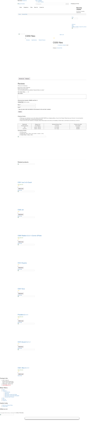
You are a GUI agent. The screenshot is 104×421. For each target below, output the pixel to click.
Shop (31, 7)
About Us (36, 7)
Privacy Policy (5, 406)
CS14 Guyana (22, 263)
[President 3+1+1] (26, 304)
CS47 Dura (21, 289)
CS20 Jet (21, 210)
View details (20, 75)
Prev (73, 17)
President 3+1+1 (23, 314)
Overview (28, 40)
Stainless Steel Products (9, 396)
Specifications (34, 40)
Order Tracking (40, 1)
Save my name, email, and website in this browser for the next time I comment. (35, 109)
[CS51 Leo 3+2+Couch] (26, 171)
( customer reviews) (62, 45)
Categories (26, 7)
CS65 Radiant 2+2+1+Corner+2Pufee (30, 235)
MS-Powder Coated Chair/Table (11, 394)
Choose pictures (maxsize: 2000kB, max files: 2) (27, 100)
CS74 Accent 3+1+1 (24, 342)
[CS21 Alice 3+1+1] (26, 357)
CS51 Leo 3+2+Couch (25, 182)
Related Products (42, 40)
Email (19, 107)
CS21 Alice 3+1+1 (23, 368)
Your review (20, 93)
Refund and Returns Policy (7, 405)
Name (19, 104)
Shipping (27, 78)
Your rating (20, 91)
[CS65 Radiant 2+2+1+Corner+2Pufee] (26, 225)
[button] (75, 3)
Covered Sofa (24, 14)
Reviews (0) (21, 78)
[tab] (21, 79)
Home (21, 7)
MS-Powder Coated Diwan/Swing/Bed (12, 395)
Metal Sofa (7, 393)
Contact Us (42, 7)
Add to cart (62, 34)
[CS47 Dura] (26, 278)
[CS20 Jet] (26, 199)
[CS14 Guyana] (26, 252)
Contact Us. (24, 0)
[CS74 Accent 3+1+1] (26, 331)
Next (73, 25)
